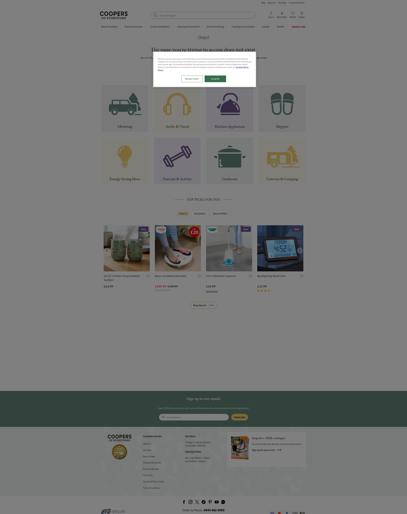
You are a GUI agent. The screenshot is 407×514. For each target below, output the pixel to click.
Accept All (215, 79)
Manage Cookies (192, 79)
